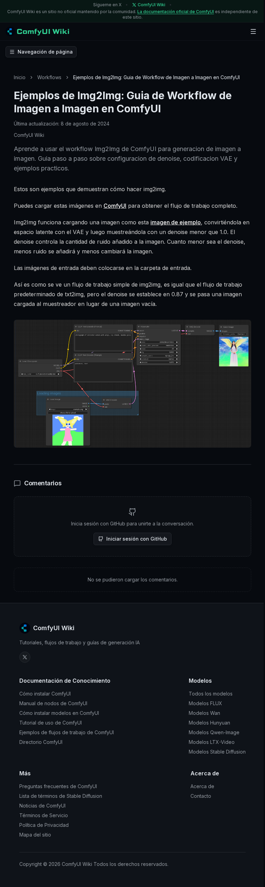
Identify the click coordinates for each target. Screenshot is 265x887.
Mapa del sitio (35, 835)
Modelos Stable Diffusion (217, 752)
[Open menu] (253, 31)
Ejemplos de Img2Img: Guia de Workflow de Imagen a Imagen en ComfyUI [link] (156, 77)
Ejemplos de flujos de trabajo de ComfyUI (66, 732)
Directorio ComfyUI (40, 742)
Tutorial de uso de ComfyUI (50, 723)
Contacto (200, 796)
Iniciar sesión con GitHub (136, 539)
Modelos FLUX (205, 703)
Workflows (49, 77)
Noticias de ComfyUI (42, 806)
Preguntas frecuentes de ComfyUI (58, 786)
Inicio (20, 77)
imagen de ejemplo (175, 222)
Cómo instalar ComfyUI (45, 694)
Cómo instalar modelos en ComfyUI (59, 713)
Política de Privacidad (44, 825)
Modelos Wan (204, 713)
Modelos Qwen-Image (214, 732)
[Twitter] (24, 657)
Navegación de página (45, 52)
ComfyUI (115, 205)
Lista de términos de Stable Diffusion (60, 796)
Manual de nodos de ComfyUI (53, 703)
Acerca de (202, 786)
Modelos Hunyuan (209, 723)
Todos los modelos (211, 694)
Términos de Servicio (43, 815)
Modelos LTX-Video (212, 742)
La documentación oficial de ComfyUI (175, 11)
